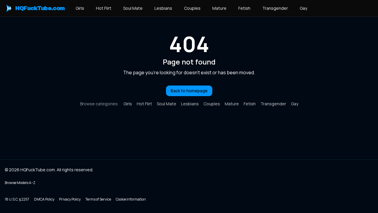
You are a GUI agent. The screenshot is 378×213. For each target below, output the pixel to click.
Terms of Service (98, 199)
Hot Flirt (103, 8)
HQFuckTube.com (36, 8)
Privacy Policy (70, 199)
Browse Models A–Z (20, 182)
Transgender (275, 8)
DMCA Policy (44, 199)
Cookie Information (131, 199)
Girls (80, 8)
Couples (192, 8)
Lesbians (163, 8)
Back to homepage (189, 90)
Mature (219, 8)
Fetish (244, 8)
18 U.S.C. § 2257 (17, 199)
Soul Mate (133, 8)
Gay (303, 8)
